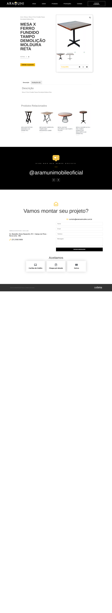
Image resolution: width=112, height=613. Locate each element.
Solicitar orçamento (28, 64)
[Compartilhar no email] (87, 67)
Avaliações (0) (36, 82)
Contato (79, 4)
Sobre (44, 4)
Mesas (26, 17)
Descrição (26, 82)
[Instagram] (53, 179)
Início (34, 4)
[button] (96, 3)
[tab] (26, 82)
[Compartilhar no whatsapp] (83, 67)
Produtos (55, 4)
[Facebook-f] (58, 179)
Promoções (67, 4)
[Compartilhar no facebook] (79, 67)
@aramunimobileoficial (56, 173)
